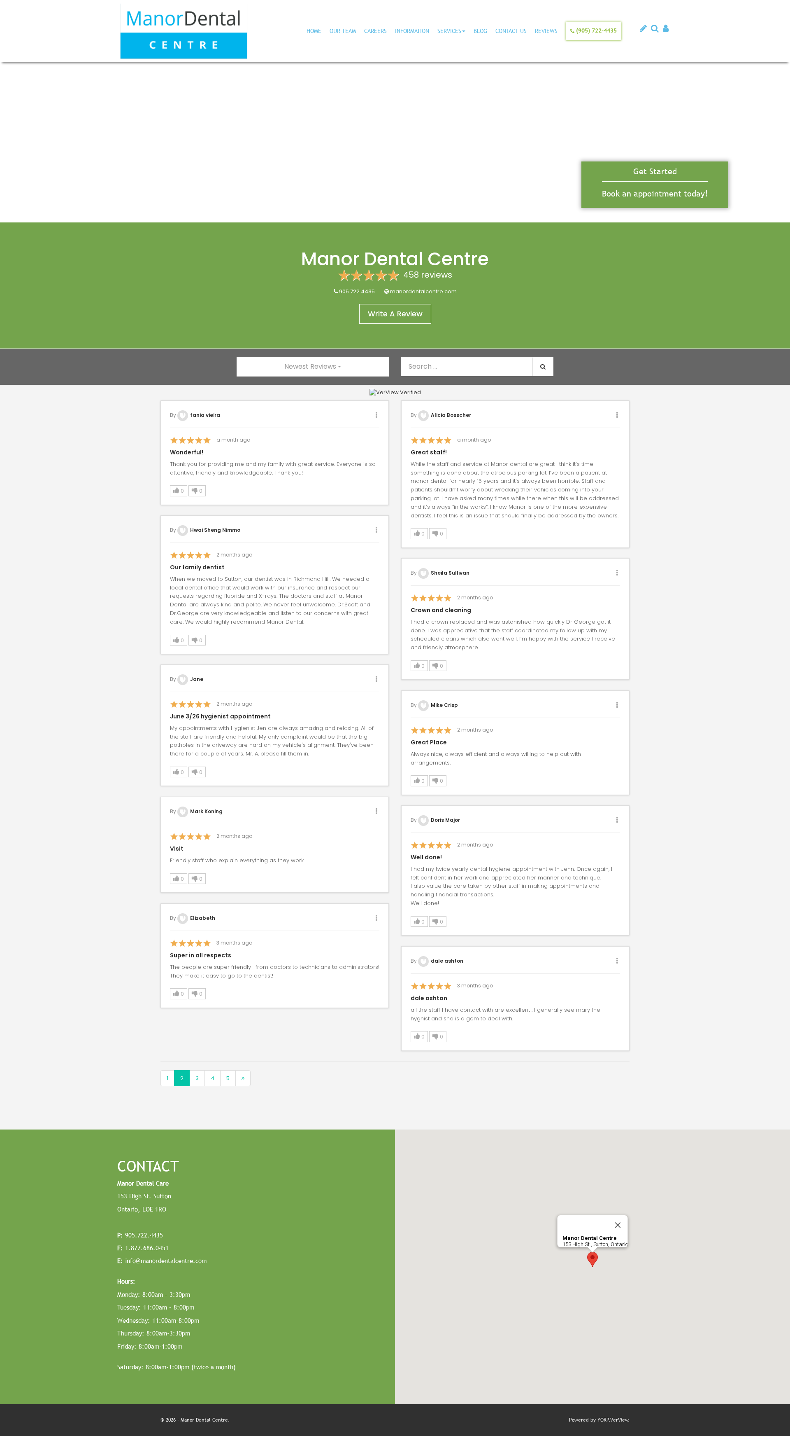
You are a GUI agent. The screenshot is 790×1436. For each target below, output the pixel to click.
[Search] (655, 29)
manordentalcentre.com (423, 291)
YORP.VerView (612, 1420)
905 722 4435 (357, 291)
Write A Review (395, 314)
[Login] (666, 29)
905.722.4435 (140, 1235)
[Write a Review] (643, 29)
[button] (178, 490)
